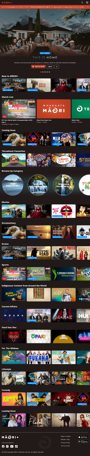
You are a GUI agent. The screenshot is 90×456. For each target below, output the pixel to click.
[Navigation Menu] (87, 2)
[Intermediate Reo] (38, 185)
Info (50, 66)
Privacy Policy (68, 7)
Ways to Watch (66, 436)
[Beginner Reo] (13, 185)
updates (12, 7)
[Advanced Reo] (64, 185)
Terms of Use (57, 7)
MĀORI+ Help (65, 439)
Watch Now (39, 66)
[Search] (82, 2)
